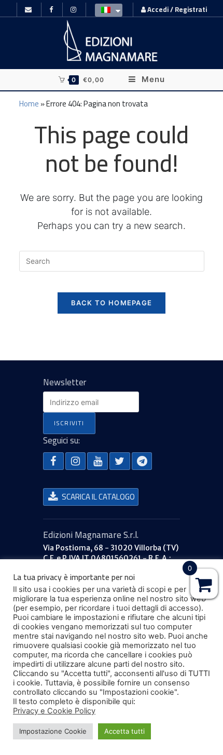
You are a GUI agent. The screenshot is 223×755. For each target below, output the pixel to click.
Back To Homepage (111, 303)
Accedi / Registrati (176, 9)
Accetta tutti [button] (124, 731)
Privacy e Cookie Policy (54, 711)
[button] (53, 461)
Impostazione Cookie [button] (53, 731)
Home (29, 103)
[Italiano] (106, 9)
